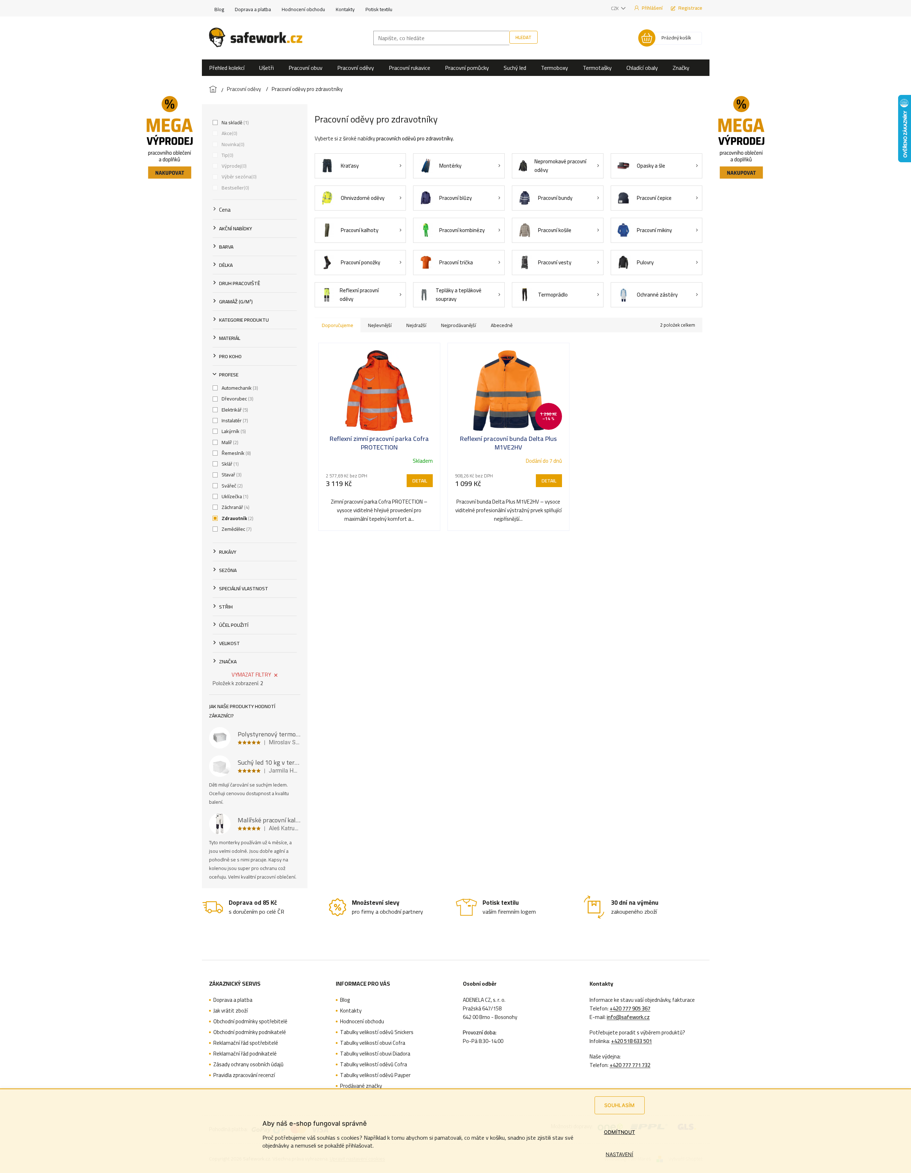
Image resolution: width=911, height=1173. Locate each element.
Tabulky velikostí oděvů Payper (375, 1075)
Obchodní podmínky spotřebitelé (250, 1021)
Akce (229, 133)
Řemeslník (235, 453)
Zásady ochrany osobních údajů (248, 1064)
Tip (227, 155)
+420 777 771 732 (630, 1065)
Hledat (523, 37)
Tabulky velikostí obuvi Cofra (372, 1043)
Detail (419, 480)
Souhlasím (619, 1105)
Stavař (231, 474)
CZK (615, 8)
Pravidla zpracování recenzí (244, 1075)
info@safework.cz (628, 1017)
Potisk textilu (378, 9)
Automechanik (239, 387)
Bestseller (235, 187)
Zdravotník (237, 518)
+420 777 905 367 (630, 1008)
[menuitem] (227, 67)
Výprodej (233, 165)
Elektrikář (234, 409)
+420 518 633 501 (631, 1041)
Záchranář (235, 507)
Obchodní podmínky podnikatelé (249, 1032)
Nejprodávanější (458, 325)
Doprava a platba (253, 9)
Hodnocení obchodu (303, 9)
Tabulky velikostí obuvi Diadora (375, 1053)
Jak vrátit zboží (230, 1010)
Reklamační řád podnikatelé (245, 1053)
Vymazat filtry (251, 674)
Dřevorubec (237, 398)
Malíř (229, 442)
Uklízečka (234, 496)
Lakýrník (233, 431)
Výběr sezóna (238, 176)
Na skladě (234, 122)
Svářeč (231, 485)
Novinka (232, 144)
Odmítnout (619, 1132)
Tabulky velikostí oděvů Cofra (373, 1064)
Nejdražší (416, 325)
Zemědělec (236, 529)
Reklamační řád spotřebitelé (245, 1043)
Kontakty (345, 9)
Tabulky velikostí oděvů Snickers (376, 1032)
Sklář (229, 463)
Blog (219, 9)
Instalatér (234, 420)
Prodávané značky (361, 1086)
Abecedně (502, 325)
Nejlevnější (380, 325)
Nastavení (619, 1154)
